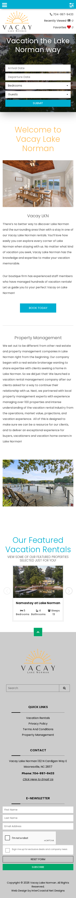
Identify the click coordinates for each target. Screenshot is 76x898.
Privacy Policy (38, 724)
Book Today (38, 308)
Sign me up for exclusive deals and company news (39, 849)
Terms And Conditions (38, 729)
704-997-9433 (62, 14)
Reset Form (38, 859)
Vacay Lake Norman (17, 21)
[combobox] (38, 85)
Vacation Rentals (38, 718)
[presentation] (7, 590)
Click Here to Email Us (38, 779)
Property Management (38, 735)
